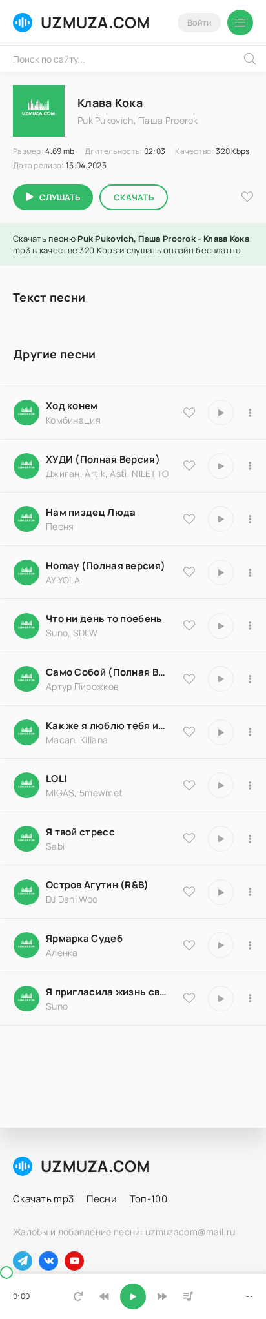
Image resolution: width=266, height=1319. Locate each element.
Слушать (59, 197)
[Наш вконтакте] (48, 1261)
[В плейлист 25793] (250, 626)
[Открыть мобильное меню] (240, 22)
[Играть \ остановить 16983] (221, 572)
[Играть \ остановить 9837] (221, 466)
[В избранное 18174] (189, 519)
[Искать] (250, 59)
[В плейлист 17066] (250, 998)
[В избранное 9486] (189, 731)
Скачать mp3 (43, 1199)
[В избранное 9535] (189, 412)
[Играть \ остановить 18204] (221, 679)
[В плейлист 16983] (250, 572)
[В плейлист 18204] (250, 679)
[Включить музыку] (133, 1296)
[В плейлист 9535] (250, 412)
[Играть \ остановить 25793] (221, 626)
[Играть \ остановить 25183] (221, 945)
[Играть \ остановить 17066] (221, 998)
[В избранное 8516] (189, 891)
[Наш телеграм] (22, 1261)
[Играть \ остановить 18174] (221, 519)
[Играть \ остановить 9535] (221, 412)
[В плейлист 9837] (250, 466)
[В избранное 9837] (189, 465)
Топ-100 (148, 1199)
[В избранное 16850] (189, 838)
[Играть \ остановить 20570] (221, 785)
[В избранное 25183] (189, 945)
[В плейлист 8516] (250, 892)
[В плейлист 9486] (250, 732)
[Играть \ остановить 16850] (221, 839)
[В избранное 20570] (189, 785)
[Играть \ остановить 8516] (221, 892)
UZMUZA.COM (95, 22)
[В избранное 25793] (189, 625)
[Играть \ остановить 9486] (221, 732)
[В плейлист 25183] (250, 945)
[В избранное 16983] (189, 572)
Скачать (134, 197)
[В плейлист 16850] (250, 838)
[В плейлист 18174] (250, 519)
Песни (102, 1199)
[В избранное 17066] (189, 998)
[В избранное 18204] (189, 679)
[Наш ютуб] (74, 1261)
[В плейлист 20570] (250, 785)
